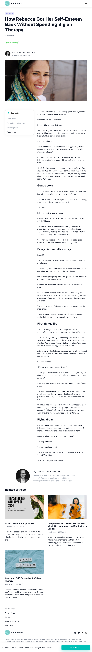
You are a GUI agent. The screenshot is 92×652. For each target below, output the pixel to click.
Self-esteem (9, 13)
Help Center (9, 625)
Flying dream (11, 132)
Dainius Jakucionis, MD (25, 52)
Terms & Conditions (12, 621)
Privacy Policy (10, 613)
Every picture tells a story (16, 123)
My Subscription (10, 609)
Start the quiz (75, 647)
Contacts (8, 617)
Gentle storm (11, 119)
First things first (12, 128)
